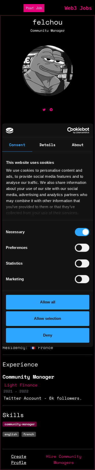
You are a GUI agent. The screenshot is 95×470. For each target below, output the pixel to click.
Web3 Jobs (78, 8)
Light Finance (21, 385)
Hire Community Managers (64, 459)
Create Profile (18, 459)
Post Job (34, 8)
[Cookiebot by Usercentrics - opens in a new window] (67, 130)
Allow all (47, 302)
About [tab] (78, 144)
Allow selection (47, 318)
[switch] (82, 248)
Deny (47, 335)
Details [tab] (48, 144)
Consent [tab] (17, 144)
